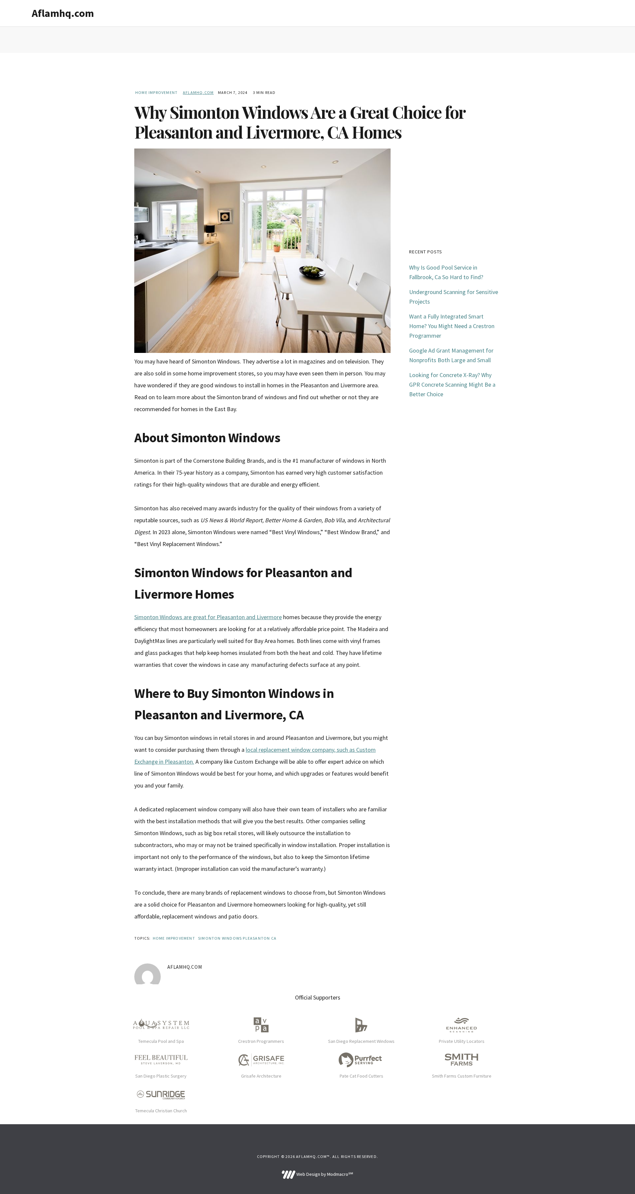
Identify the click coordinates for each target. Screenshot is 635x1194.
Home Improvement (156, 92)
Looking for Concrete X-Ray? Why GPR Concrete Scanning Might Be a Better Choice (452, 384)
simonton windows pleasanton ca (237, 938)
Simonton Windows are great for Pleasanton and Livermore (208, 617)
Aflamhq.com (63, 13)
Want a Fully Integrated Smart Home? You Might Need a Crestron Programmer (451, 326)
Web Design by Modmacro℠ (324, 1174)
